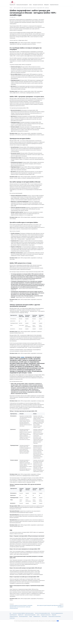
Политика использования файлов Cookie (42, 613)
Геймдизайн (46, 4)
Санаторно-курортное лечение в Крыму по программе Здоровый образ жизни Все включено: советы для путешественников (21, 606)
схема (22, 357)
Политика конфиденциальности (57, 613)
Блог (10, 613)
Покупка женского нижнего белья (54, 616)
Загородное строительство (38, 4)
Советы (30, 4)
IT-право (30, 616)
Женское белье (44, 616)
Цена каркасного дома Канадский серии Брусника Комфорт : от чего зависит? (50, 605)
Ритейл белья (12, 618)
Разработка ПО (12, 4)
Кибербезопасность (36, 616)
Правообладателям (13, 614)
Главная (11, 7)
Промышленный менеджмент (22, 4)
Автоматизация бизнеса (23, 616)
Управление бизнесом (54, 4)
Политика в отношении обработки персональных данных (23, 613)
